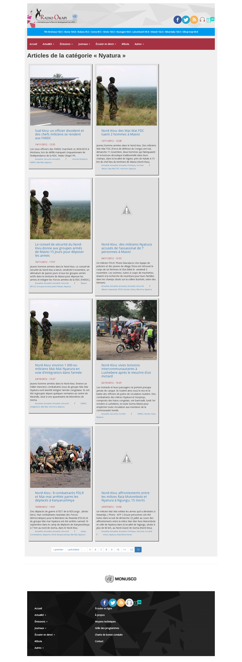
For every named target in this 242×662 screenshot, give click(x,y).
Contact (99, 641)
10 (118, 549)
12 (131, 549)
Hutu (153, 414)
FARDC (33, 162)
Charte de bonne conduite (109, 634)
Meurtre (140, 289)
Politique (132, 165)
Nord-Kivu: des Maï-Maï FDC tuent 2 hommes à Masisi (122, 132)
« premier (58, 549)
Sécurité (47, 159)
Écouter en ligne (103, 608)
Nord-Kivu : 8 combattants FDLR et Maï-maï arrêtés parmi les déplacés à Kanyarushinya (59, 496)
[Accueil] (58, 15)
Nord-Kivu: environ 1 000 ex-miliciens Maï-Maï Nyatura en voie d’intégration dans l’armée (58, 369)
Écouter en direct (105, 44)
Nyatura (48, 162)
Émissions (65, 44)
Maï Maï (40, 162)
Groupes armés (44, 286)
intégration (35, 406)
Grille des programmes (107, 628)
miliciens (124, 168)
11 (124, 549)
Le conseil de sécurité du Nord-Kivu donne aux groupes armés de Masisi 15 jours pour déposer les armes (59, 250)
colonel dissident (79, 159)
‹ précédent (73, 549)
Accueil (33, 44)
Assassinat (112, 289)
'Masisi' (104, 168)
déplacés (46, 534)
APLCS (33, 286)
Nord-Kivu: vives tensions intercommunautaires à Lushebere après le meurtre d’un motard (126, 370)
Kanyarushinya (63, 534)
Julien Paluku (57, 286)
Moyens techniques (105, 621)
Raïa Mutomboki (124, 534)
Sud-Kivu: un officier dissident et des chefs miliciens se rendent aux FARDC (59, 134)
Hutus (132, 289)
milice (105, 534)
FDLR (120, 289)
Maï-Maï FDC (113, 168)
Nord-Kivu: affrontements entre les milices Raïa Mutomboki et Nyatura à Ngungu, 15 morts (125, 496)
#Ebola (125, 44)
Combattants (35, 534)
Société (140, 165)
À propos (100, 614)
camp (83, 531)
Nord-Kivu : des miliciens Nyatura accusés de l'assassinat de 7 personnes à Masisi (126, 248)
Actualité (48, 44)
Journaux (83, 44)
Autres (138, 44)
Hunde (126, 289)
